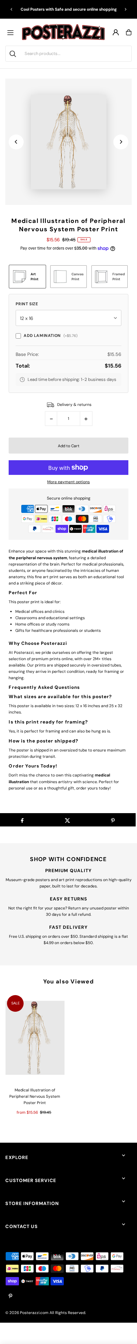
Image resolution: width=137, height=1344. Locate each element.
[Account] (116, 32)
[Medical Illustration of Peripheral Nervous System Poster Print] (34, 1037)
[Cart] (128, 32)
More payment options (68, 482)
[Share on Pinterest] (113, 819)
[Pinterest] (10, 1296)
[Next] (125, 9)
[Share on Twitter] (67, 819)
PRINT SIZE (27, 304)
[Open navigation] (12, 32)
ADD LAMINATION (50, 335)
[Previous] (11, 9)
